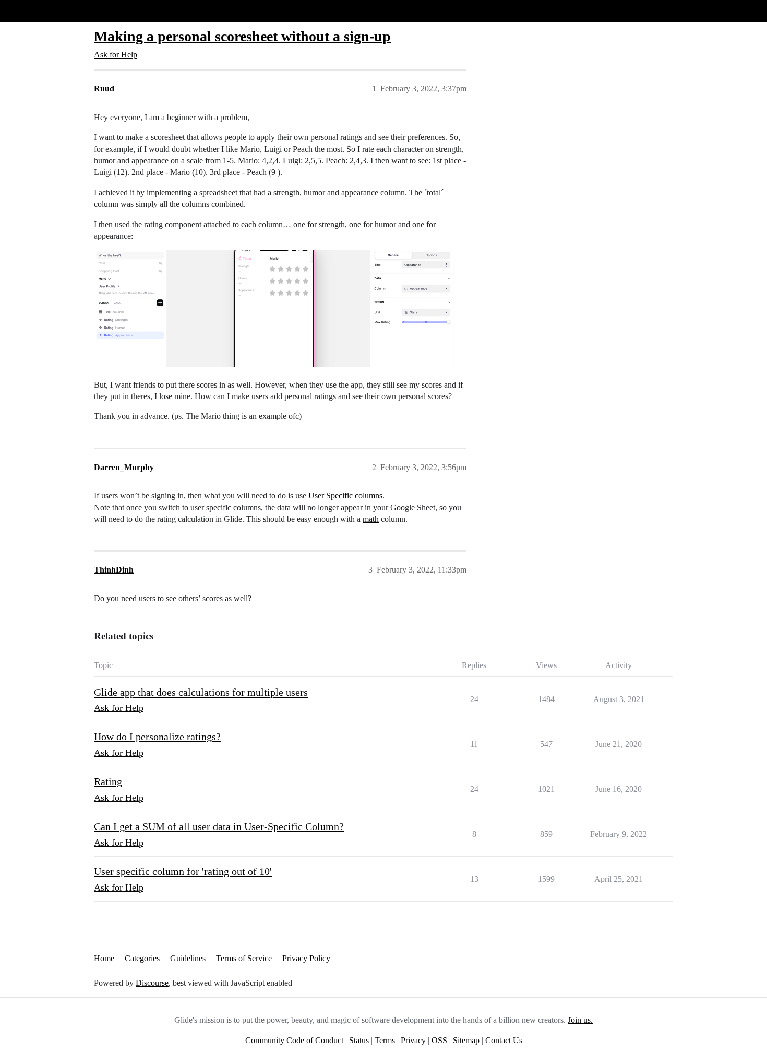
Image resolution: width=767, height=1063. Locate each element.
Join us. (580, 1019)
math (371, 519)
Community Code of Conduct (294, 1040)
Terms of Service (244, 958)
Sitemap (466, 1040)
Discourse (152, 982)
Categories (142, 958)
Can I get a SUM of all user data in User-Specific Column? (219, 826)
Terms (385, 1040)
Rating (108, 781)
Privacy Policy (306, 958)
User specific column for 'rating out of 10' (183, 871)
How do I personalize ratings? (157, 736)
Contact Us (503, 1040)
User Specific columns (345, 495)
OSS (439, 1040)
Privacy (413, 1040)
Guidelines (188, 958)
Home (104, 958)
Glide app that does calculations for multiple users (201, 692)
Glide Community (35, 10)
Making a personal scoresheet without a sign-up (242, 36)
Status (359, 1040)
